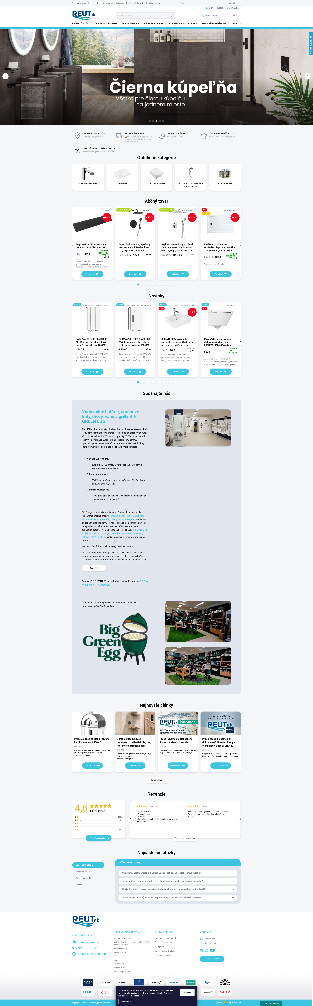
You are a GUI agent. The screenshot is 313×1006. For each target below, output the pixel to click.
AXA (94, 537)
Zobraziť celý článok (92, 765)
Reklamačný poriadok (122, 972)
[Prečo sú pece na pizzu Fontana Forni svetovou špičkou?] (92, 723)
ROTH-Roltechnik (116, 533)
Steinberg (139, 516)
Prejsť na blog (156, 780)
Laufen (127, 519)
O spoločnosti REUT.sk (80, 3)
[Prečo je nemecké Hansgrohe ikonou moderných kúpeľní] (178, 723)
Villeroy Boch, (116, 519)
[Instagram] (206, 950)
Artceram (86, 537)
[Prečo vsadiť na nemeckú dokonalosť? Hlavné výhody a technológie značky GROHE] (221, 723)
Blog (115, 960)
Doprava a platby (120, 952)
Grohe (124, 516)
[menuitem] (81, 23)
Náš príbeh (94, 568)
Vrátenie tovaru (120, 968)
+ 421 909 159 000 (212, 944)
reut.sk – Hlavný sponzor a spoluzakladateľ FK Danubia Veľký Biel (118, 3)
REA (105, 533)
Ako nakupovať (119, 964)
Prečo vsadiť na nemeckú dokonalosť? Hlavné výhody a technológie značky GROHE (218, 742)
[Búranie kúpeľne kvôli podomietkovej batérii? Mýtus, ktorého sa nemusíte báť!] (135, 723)
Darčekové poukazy (162, 955)
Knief (99, 537)
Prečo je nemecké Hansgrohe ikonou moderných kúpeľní (176, 740)
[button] (12, 76)
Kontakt (117, 956)
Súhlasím (187, 992)
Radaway (86, 533)
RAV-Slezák (97, 533)
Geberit (105, 519)
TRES (135, 530)
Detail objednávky (153, 3)
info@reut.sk (210, 939)
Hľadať (172, 15)
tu (133, 546)
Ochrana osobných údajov (165, 951)
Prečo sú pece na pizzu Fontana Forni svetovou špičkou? (92, 740)
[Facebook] (202, 950)
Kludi (84, 519)
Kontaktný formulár (212, 959)
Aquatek (143, 530)
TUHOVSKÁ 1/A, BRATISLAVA (88, 943)
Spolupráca (159, 947)
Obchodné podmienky (163, 942)
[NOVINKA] (92, 320)
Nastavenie (126, 1002)
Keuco (134, 519)
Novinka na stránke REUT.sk (165, 938)
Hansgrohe (114, 516)
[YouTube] (212, 950)
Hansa (130, 516)
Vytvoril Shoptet (216, 1003)
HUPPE (129, 533)
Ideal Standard (94, 519)
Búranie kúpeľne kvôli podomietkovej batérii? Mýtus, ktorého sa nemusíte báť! (134, 742)
